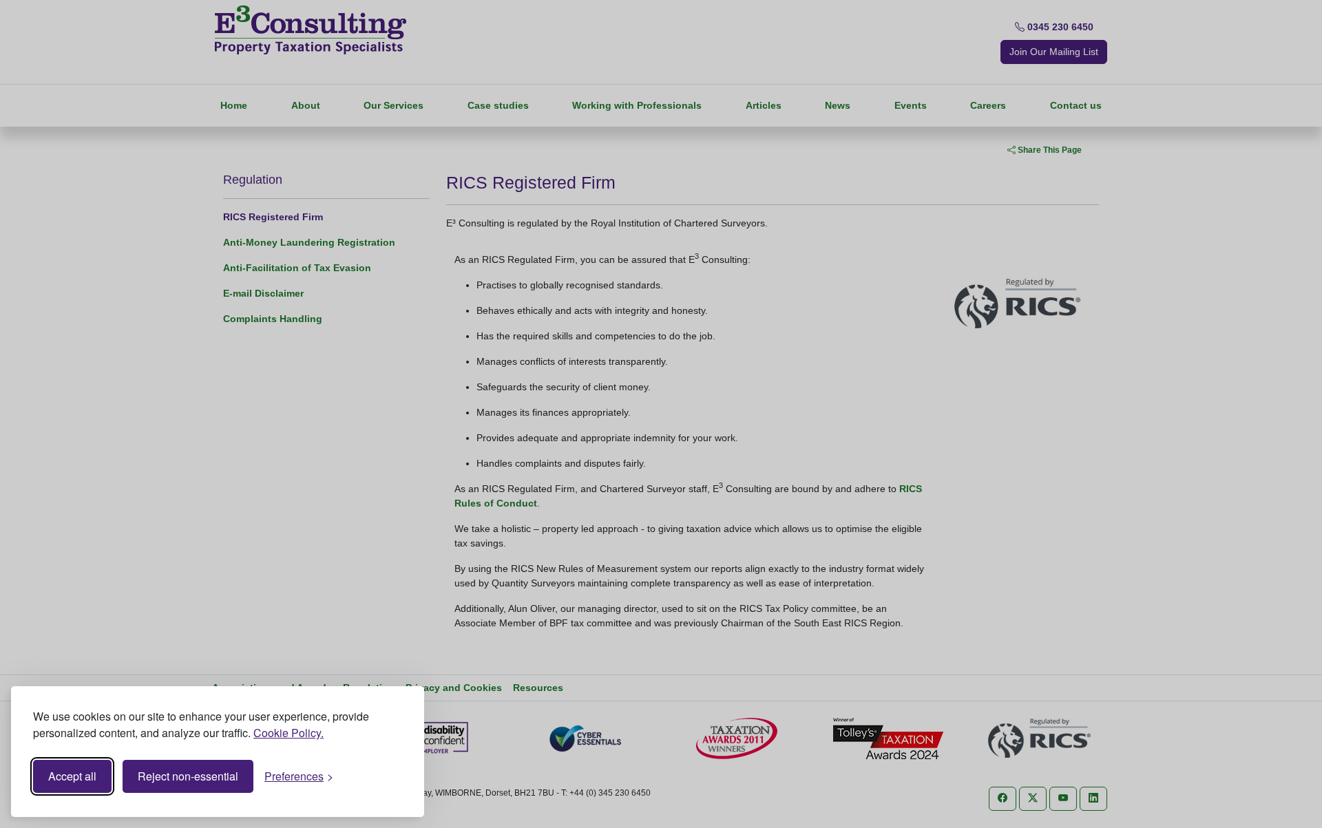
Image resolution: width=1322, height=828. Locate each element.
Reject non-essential (188, 776)
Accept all (72, 776)
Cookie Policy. (288, 733)
